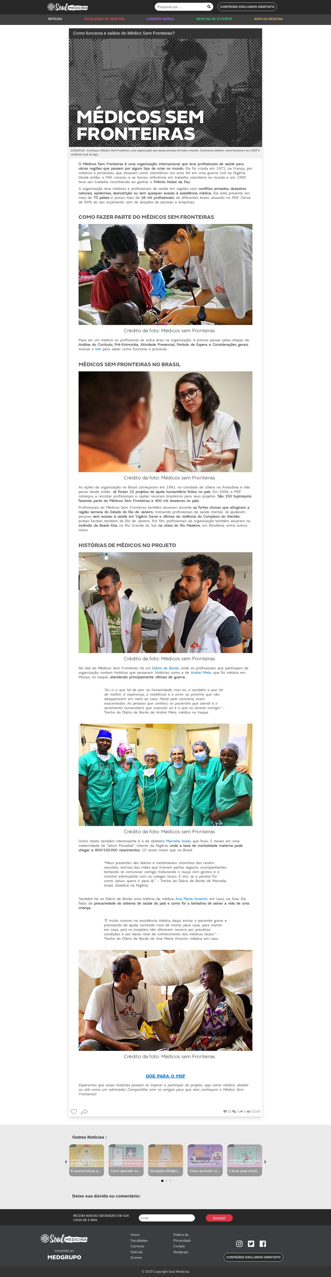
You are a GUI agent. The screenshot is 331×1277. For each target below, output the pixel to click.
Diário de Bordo (165, 668)
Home (135, 1235)
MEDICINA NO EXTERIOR (214, 19)
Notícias (137, 1252)
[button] (247, 6)
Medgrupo (180, 1252)
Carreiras (137, 1246)
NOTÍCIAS (55, 19)
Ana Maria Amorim (191, 899)
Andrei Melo (201, 672)
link (98, 349)
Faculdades (139, 1240)
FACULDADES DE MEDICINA (104, 19)
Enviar (219, 1218)
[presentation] (65, 1162)
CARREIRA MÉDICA (160, 19)
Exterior (136, 1257)
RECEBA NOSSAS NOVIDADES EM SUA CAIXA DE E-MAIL (101, 1218)
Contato (179, 1246)
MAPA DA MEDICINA (268, 19)
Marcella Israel (178, 841)
